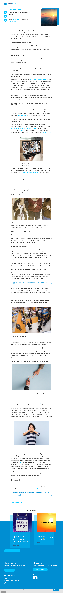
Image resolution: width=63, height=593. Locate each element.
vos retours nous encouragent (38, 176)
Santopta (47, 404)
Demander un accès (40, 569)
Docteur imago (38, 403)
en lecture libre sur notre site (30, 172)
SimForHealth (30, 403)
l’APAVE (21, 462)
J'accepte (56, 589)
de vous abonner (41, 488)
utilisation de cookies (26, 589)
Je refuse (4, 591)
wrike (21, 130)
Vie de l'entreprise (12, 21)
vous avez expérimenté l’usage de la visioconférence (24, 128)
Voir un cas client (17, 502)
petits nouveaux (22, 115)
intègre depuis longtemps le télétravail (38, 79)
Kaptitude (24, 403)
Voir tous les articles (12, 550)
